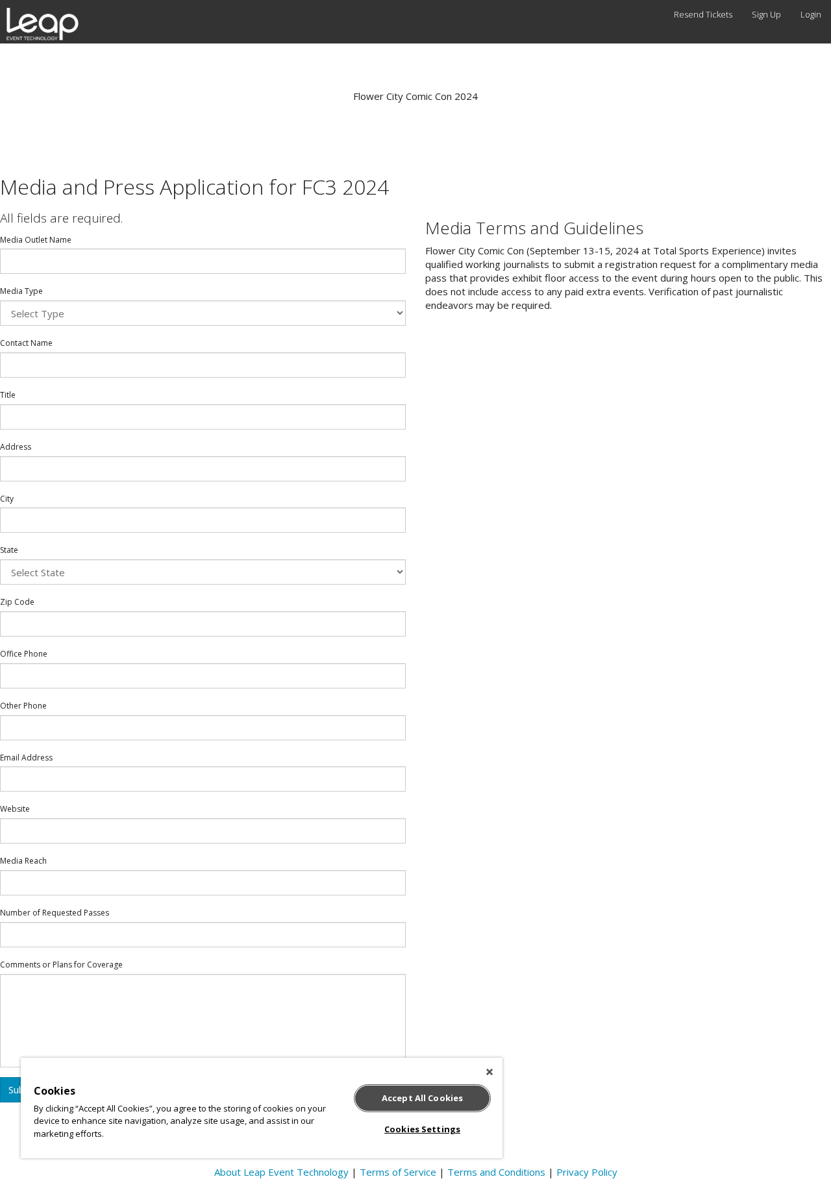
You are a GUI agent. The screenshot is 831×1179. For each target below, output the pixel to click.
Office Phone (23, 654)
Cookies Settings (422, 1129)
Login (810, 14)
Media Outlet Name (35, 240)
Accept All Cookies (422, 1098)
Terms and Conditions (496, 1171)
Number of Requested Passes (54, 913)
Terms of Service (398, 1171)
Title (8, 395)
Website (15, 809)
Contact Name (26, 343)
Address (15, 447)
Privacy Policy (586, 1171)
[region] (261, 1108)
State (9, 550)
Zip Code (17, 602)
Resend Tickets (703, 14)
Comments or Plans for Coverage (61, 965)
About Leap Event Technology (281, 1171)
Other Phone (23, 706)
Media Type (21, 291)
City (7, 499)
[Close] (489, 1072)
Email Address (26, 758)
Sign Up (766, 14)
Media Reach (23, 861)
